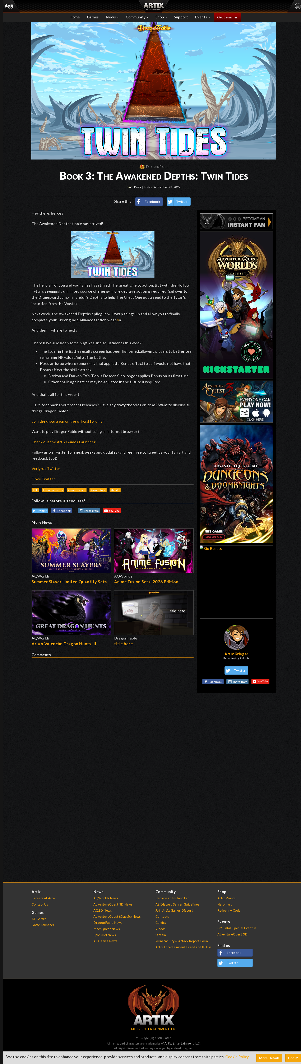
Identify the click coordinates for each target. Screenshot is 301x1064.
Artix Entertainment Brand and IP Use (184, 947)
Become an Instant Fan (173, 898)
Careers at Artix (44, 898)
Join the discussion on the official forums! (68, 421)
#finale (115, 489)
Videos (161, 929)
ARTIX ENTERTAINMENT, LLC (153, 1029)
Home (74, 17)
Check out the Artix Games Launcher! (64, 442)
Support (181, 17)
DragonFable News (107, 922)
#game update (76, 489)
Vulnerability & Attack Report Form (182, 941)
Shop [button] (160, 17)
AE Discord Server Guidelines (178, 904)
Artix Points (226, 898)
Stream (161, 935)
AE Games (39, 919)
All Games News (105, 941)
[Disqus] (113, 710)
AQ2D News (102, 910)
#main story (98, 489)
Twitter (182, 201)
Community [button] (136, 17)
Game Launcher (43, 925)
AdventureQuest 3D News (113, 904)
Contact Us (40, 904)
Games (93, 17)
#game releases (53, 489)
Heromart (224, 904)
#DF (35, 489)
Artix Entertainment (179, 1043)
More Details (269, 1058)
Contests (162, 916)
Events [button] (201, 17)
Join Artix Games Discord (174, 910)
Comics (161, 922)
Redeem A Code (229, 910)
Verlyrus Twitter (46, 468)
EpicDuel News (104, 935)
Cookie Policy (237, 1056)
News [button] (111, 17)
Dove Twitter (43, 479)
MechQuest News (106, 929)
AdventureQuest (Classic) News (117, 916)
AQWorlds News (105, 898)
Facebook (152, 201)
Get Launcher (227, 17)
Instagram (91, 510)
